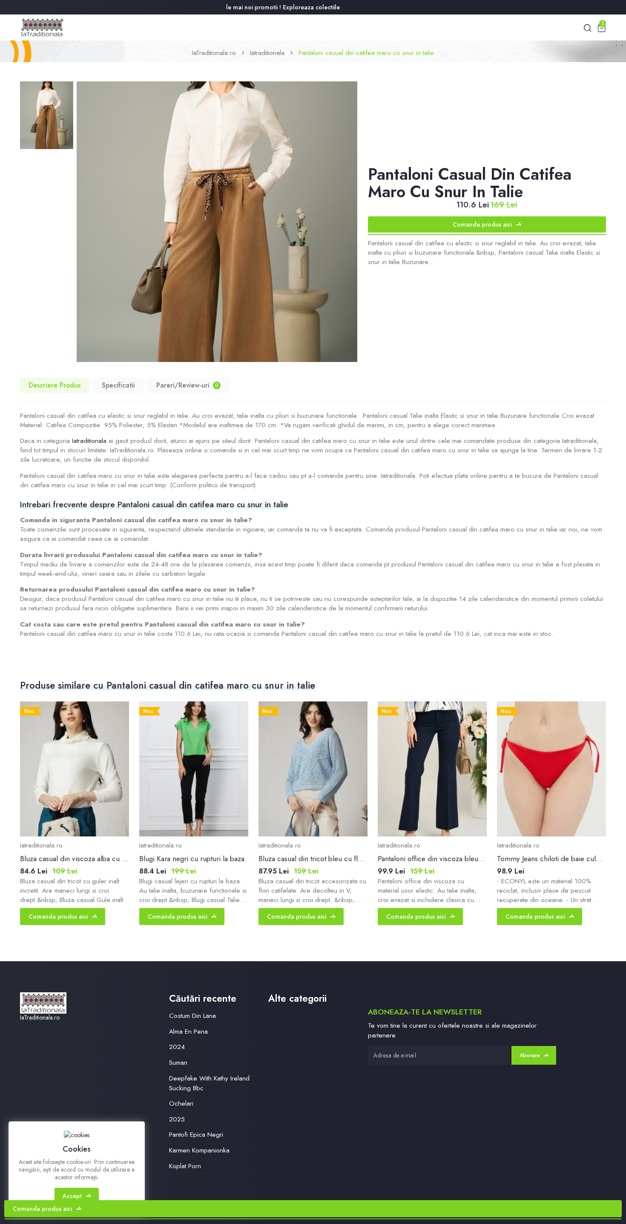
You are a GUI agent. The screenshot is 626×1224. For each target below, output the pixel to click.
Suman (178, 1062)
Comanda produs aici (482, 224)
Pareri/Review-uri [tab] (187, 385)
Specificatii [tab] (118, 385)
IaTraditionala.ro (214, 52)
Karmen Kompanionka (199, 1150)
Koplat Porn (185, 1166)
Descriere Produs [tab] (54, 385)
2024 (177, 1047)
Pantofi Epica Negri (196, 1134)
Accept (72, 1196)
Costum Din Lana (192, 1015)
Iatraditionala (267, 52)
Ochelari (181, 1103)
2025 (177, 1119)
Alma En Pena (188, 1031)
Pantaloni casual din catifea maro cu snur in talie (366, 52)
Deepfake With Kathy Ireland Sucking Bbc (209, 1083)
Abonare (530, 1055)
